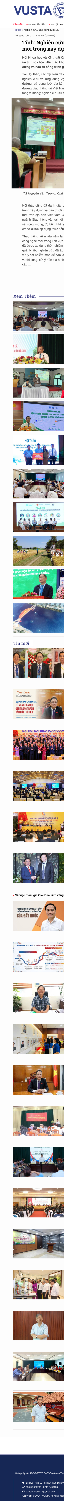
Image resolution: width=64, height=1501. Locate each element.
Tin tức (17, 30)
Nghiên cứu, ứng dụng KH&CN (41, 30)
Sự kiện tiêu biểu (33, 24)
